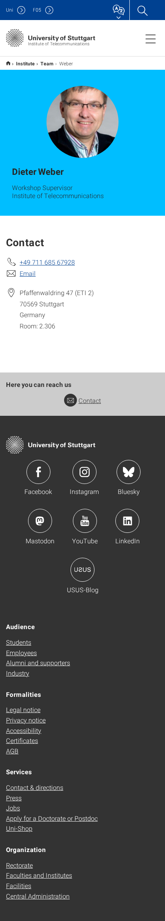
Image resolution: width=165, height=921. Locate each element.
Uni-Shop (19, 828)
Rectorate (19, 865)
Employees (21, 652)
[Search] (142, 10)
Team (47, 63)
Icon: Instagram (84, 472)
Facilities (18, 885)
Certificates (22, 740)
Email (28, 273)
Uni (9, 10)
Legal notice (23, 709)
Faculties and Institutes (39, 875)
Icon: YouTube (85, 521)
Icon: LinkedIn (127, 521)
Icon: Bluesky (129, 472)
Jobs (13, 808)
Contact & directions (34, 787)
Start (8, 63)
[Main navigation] (150, 38)
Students (18, 642)
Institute (25, 63)
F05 (37, 10)
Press (14, 797)
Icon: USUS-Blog (82, 570)
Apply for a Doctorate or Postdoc (52, 818)
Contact (89, 400)
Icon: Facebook (38, 472)
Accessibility (23, 730)
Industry (17, 673)
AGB (12, 751)
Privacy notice (26, 720)
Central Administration (38, 896)
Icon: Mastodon (40, 521)
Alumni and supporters (38, 662)
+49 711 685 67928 (47, 262)
